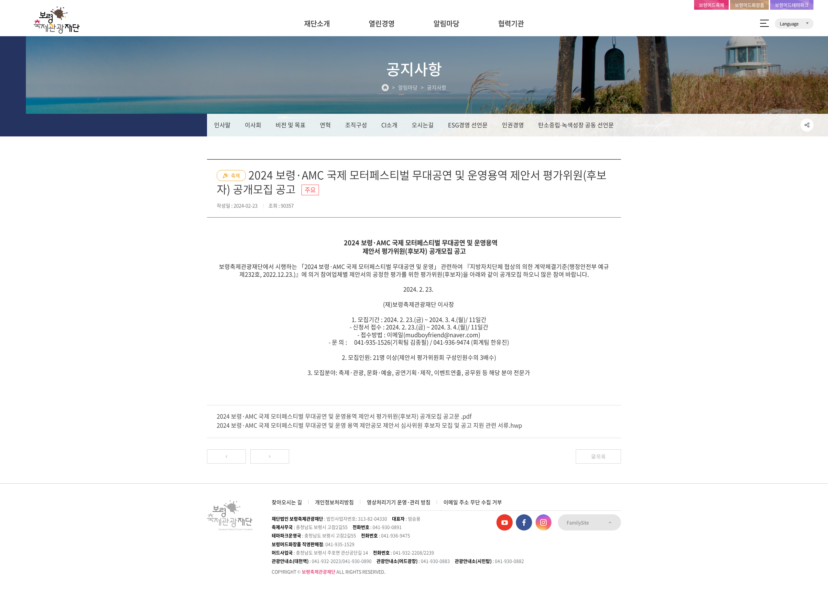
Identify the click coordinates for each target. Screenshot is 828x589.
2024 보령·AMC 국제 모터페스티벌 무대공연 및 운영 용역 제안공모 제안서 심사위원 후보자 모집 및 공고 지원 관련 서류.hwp (369, 425)
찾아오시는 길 (287, 502)
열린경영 (382, 23)
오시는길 (423, 125)
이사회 (253, 125)
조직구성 (356, 125)
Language (790, 23)
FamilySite (578, 522)
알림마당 (446, 23)
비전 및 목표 (291, 125)
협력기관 (511, 23)
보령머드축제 (711, 5)
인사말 (222, 125)
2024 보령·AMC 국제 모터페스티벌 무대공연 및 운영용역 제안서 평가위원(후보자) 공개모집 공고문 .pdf (344, 416)
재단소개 (317, 23)
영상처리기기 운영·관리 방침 (398, 502)
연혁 (325, 125)
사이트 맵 (764, 23)
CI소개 (389, 125)
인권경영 (513, 125)
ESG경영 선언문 (468, 125)
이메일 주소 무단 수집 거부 (472, 502)
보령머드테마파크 (792, 5)
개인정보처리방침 (334, 502)
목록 (601, 456)
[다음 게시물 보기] (269, 456)
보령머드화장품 (749, 5)
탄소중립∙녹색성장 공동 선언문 (576, 125)
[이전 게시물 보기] (226, 456)
